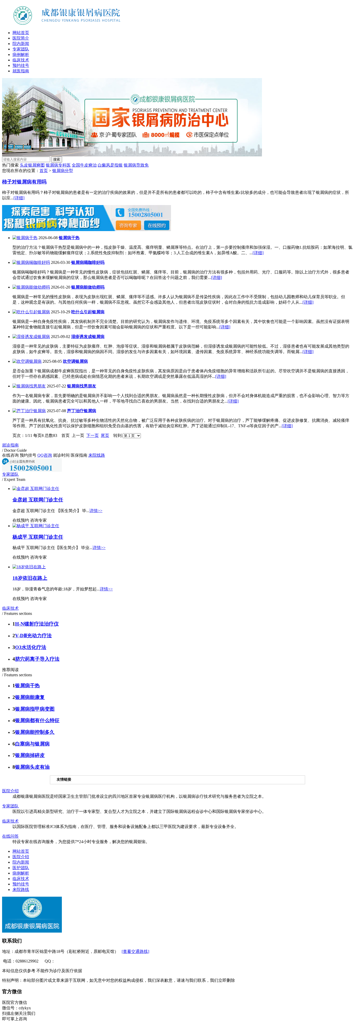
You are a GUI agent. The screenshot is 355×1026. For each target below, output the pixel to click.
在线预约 (20, 520)
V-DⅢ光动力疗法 (33, 635)
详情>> (95, 510)
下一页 (92, 435)
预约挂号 (20, 65)
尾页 (105, 435)
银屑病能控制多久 (35, 732)
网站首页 (20, 32)
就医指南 (20, 71)
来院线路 (96, 455)
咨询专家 (38, 520)
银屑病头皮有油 (32, 767)
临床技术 (20, 60)
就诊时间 (61, 455)
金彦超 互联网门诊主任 (37, 499)
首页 (44, 170)
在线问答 (10, 836)
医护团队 (20, 867)
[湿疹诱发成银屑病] (31, 336)
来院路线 (20, 889)
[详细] (19, 198)
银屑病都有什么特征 (37, 720)
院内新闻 (20, 43)
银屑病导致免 (136, 165)
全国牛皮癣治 (84, 165)
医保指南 (79, 455)
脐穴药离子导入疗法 (37, 659)
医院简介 (20, 38)
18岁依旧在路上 (29, 578)
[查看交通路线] (135, 951)
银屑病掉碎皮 (30, 755)
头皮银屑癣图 (32, 165)
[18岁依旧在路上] (29, 567)
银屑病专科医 (58, 165)
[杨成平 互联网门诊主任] (35, 526)
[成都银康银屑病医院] (76, 24)
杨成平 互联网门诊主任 (37, 537)
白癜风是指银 (110, 165)
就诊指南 (10, 445)
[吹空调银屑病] (27, 361)
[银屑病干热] (24, 237)
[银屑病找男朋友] (29, 386)
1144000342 (65, 961)
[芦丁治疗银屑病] (29, 411)
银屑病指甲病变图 (35, 709)
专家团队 (20, 49)
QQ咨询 (44, 455)
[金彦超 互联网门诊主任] (35, 488)
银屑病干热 (27, 685)
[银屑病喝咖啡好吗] (31, 262)
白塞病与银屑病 (32, 744)
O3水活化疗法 (30, 647)
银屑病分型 (62, 170)
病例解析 (20, 54)
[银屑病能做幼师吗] (31, 287)
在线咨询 (10, 455)
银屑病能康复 (30, 697)
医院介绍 (10, 791)
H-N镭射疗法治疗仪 (37, 624)
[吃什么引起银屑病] (31, 312)
